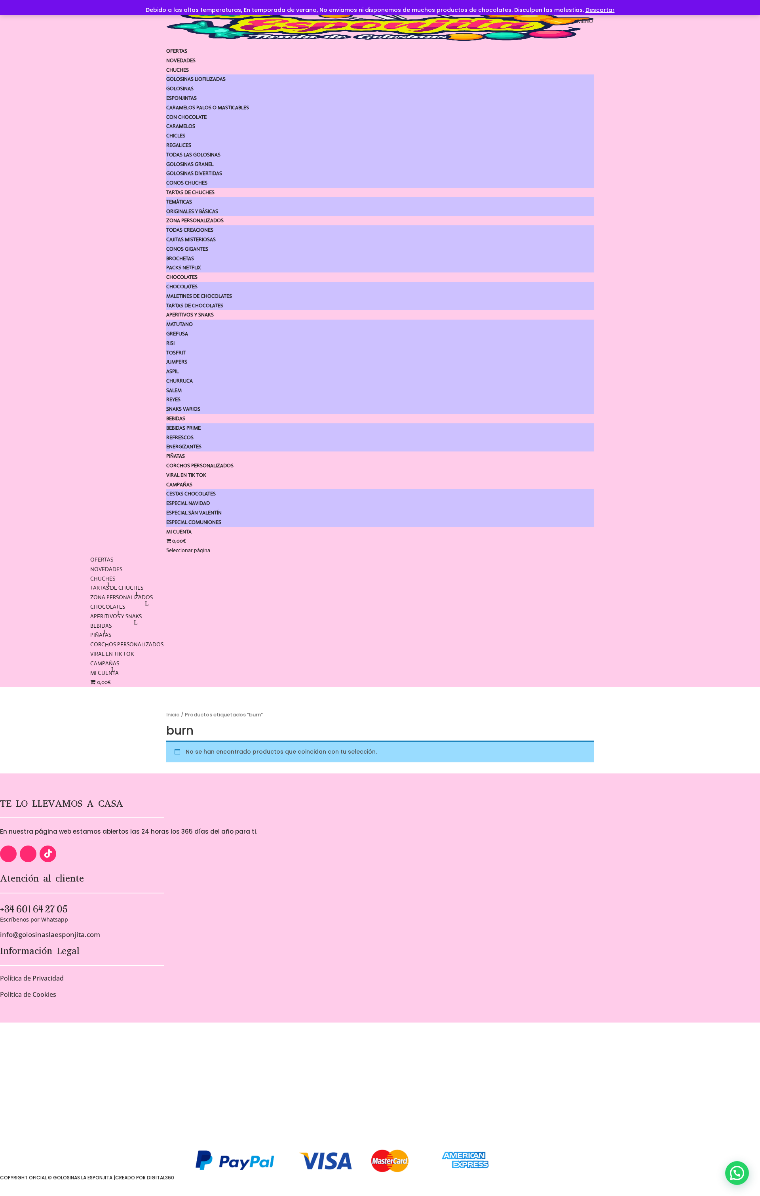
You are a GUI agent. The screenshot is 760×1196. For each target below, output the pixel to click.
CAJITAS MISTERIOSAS (191, 239)
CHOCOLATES (182, 277)
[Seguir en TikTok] (48, 854)
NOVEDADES (181, 60)
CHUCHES (177, 70)
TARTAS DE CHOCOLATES (194, 305)
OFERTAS (176, 51)
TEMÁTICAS (179, 201)
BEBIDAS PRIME (183, 428)
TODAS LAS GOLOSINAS (193, 154)
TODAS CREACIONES (189, 230)
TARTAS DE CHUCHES (190, 192)
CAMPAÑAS (179, 484)
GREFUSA (177, 333)
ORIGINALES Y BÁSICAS (192, 211)
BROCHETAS (180, 258)
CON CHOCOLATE (186, 117)
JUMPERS (176, 361)
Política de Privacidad (32, 978)
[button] (737, 1173)
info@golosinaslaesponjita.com (50, 934)
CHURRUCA (179, 380)
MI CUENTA (179, 531)
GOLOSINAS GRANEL (189, 164)
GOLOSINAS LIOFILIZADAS (196, 79)
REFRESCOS (180, 437)
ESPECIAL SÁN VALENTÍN (194, 512)
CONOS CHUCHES (186, 182)
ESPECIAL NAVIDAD (188, 503)
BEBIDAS (175, 418)
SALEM (174, 390)
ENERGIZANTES (183, 446)
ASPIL (172, 371)
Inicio (173, 714)
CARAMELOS (180, 126)
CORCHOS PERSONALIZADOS (200, 465)
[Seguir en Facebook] (8, 854)
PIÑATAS (175, 456)
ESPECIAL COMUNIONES (193, 522)
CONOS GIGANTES (187, 249)
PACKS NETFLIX (183, 267)
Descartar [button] (600, 10)
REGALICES (178, 145)
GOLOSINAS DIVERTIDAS (194, 173)
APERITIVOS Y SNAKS (190, 314)
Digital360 (160, 1177)
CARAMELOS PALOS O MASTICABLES (207, 107)
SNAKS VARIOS (183, 409)
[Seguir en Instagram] (28, 854)
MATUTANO (179, 324)
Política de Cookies (28, 994)
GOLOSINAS (180, 88)
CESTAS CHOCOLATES (191, 493)
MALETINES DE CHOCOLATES (199, 296)
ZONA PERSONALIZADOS (195, 220)
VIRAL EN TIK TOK (186, 475)
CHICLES (175, 135)
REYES (173, 399)
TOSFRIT (176, 352)
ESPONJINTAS (181, 98)
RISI (170, 343)
